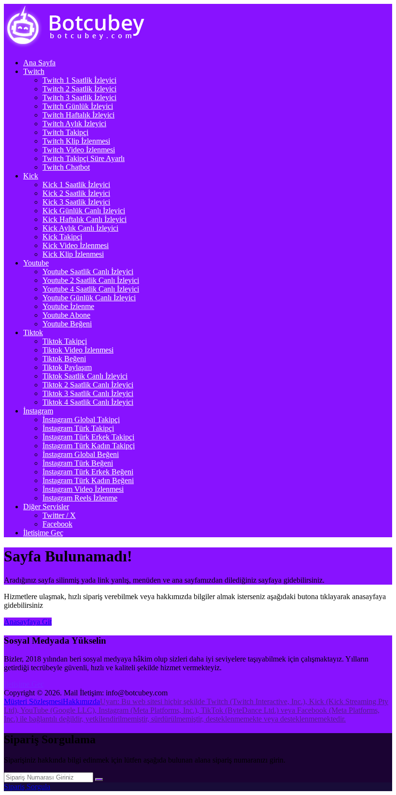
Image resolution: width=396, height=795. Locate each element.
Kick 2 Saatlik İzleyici (76, 193)
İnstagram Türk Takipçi (78, 428)
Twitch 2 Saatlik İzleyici (79, 89)
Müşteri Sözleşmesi (33, 701)
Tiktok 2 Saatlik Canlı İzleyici (87, 385)
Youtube (36, 263)
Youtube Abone (66, 315)
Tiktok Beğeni (64, 358)
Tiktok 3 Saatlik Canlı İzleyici (87, 393)
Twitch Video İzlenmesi (78, 150)
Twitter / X (59, 515)
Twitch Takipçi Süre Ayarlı (83, 158)
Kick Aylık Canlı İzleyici (80, 228)
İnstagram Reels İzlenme (79, 498)
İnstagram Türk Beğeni (77, 463)
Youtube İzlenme (68, 306)
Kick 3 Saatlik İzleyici (76, 202)
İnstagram (38, 411)
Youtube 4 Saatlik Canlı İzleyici (90, 289)
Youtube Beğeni (67, 324)
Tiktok (33, 332)
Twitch (33, 71)
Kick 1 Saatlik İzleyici (76, 184)
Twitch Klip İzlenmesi (76, 141)
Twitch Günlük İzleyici (77, 106)
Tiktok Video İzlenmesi (77, 350)
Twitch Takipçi (65, 132)
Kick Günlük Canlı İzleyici (83, 210)
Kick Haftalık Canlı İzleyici (84, 219)
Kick (30, 176)
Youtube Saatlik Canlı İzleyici (87, 271)
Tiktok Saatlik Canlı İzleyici (84, 376)
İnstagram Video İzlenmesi (83, 489)
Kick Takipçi (62, 237)
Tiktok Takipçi (64, 341)
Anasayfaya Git (28, 622)
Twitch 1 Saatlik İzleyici (79, 80)
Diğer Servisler (46, 506)
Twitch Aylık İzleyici (74, 123)
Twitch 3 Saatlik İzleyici (79, 97)
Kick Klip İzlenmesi (73, 254)
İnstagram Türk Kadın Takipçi (88, 446)
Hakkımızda (81, 701)
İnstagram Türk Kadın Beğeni (88, 480)
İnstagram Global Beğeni (80, 454)
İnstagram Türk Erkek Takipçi (88, 437)
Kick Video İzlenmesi (75, 245)
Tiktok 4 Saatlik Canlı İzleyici (87, 402)
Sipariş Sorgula (27, 786)
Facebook (57, 524)
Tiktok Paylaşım (67, 367)
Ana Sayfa (39, 63)
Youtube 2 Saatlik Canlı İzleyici (90, 280)
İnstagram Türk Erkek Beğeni (87, 472)
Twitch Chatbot (66, 167)
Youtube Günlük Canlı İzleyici (89, 298)
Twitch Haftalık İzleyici (78, 115)
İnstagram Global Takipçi (81, 419)
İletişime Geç (43, 533)
